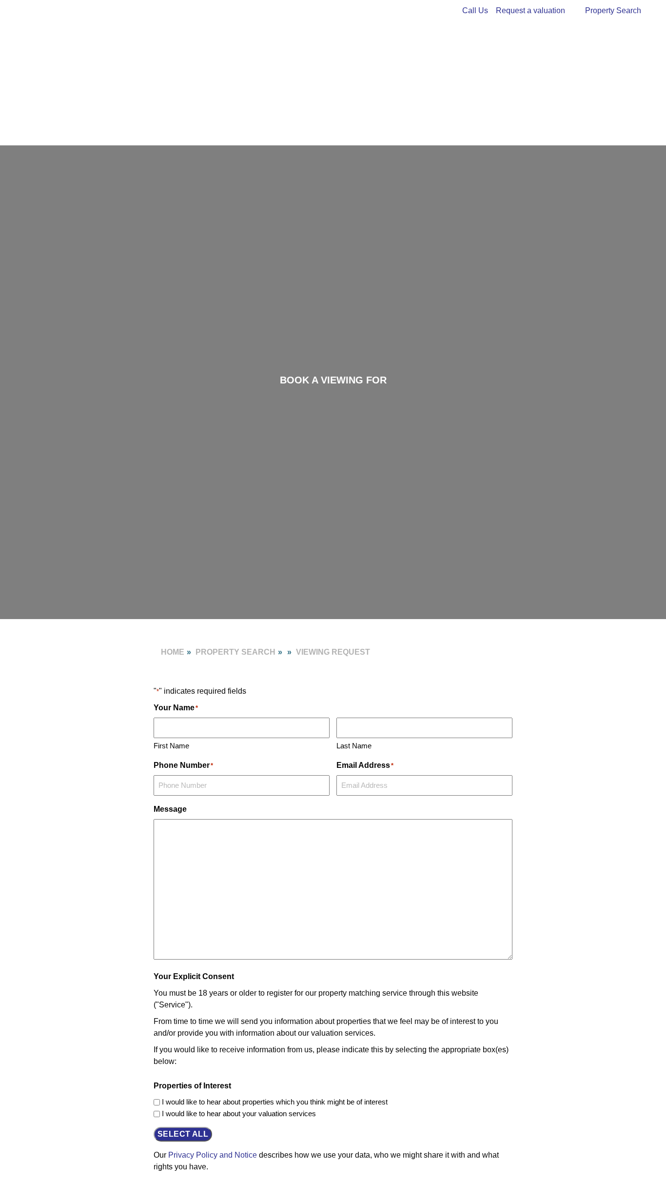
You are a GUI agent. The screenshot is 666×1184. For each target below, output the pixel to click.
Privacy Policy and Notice (212, 1155)
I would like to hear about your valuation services (239, 1113)
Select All (182, 1134)
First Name (171, 746)
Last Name (354, 746)
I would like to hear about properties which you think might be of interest (275, 1102)
